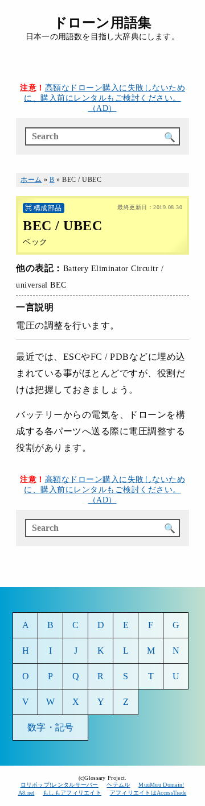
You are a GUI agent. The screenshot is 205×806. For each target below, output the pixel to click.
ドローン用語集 (102, 22)
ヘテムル (118, 785)
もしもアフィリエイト (72, 793)
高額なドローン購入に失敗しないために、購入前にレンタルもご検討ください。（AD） (104, 98)
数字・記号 (50, 727)
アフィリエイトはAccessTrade (148, 793)
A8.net (26, 793)
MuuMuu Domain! (161, 785)
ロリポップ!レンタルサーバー (59, 785)
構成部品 (48, 208)
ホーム (31, 180)
